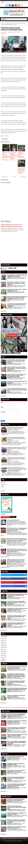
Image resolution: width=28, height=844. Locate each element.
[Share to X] (5, 139)
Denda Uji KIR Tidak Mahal (13, 520)
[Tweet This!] (6, 136)
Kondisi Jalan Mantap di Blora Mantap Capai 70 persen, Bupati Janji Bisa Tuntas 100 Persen (16, 728)
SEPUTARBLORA (13, 838)
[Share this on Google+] (8, 136)
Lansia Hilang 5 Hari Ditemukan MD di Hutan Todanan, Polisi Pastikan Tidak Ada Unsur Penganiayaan (16, 305)
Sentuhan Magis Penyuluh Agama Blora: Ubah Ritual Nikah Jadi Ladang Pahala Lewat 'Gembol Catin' (17, 595)
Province (3, 647)
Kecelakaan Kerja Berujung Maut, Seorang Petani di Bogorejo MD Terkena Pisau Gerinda (16, 617)
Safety (2, 653)
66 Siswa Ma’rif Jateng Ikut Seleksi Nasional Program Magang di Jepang (17, 667)
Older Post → (24, 176)
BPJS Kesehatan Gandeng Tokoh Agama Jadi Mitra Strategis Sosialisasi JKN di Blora (17, 297)
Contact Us (3, 484)
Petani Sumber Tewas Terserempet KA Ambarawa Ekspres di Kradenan (16, 771)
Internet (2, 640)
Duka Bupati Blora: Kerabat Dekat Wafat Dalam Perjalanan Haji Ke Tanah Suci (17, 275)
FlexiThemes (7, 840)
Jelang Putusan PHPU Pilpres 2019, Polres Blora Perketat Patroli (15, 428)
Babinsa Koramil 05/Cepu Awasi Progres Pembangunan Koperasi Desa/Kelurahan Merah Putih (16, 821)
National (3, 645)
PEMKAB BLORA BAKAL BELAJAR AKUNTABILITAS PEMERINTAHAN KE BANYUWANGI (6, 156)
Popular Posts (5, 516)
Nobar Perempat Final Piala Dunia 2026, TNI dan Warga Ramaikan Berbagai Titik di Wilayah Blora (17, 389)
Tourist (2, 657)
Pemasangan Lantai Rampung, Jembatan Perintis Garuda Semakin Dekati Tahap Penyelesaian (16, 682)
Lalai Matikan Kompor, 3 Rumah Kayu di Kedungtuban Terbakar (15, 764)
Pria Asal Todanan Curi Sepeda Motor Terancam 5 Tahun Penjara (15, 757)
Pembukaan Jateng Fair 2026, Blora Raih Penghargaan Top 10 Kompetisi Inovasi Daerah (17, 448)
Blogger (25, 838)
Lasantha (21, 840)
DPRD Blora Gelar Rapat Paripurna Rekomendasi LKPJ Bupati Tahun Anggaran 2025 (16, 807)
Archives (13, 516)
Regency (3, 651)
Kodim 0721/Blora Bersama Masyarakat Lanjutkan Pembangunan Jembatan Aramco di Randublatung (16, 602)
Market (2, 643)
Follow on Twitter (7, 574)
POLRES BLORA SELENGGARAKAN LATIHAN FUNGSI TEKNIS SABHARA (21, 171)
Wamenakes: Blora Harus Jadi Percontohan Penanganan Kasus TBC (17, 290)
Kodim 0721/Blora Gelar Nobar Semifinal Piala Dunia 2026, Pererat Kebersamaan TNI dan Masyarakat (16, 368)
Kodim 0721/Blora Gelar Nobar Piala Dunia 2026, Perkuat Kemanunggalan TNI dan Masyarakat (16, 361)
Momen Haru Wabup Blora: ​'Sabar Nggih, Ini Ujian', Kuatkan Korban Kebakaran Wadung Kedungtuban (16, 742)
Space (2, 655)
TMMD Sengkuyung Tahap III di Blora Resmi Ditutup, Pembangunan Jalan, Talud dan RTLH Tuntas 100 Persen (16, 561)
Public (2, 649)
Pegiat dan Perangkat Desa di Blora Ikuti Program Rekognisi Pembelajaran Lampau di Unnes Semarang (17, 469)
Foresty (2, 638)
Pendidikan (7, 23)
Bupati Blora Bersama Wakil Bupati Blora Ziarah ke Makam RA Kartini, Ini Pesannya (16, 438)
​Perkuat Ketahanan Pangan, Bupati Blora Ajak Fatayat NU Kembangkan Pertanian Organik (17, 689)
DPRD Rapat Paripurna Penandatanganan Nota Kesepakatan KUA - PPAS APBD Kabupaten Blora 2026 (17, 529)
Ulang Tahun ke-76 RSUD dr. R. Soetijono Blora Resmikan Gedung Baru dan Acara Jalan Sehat (16, 283)
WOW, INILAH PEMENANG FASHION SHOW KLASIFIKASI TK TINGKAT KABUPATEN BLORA (13, 156)
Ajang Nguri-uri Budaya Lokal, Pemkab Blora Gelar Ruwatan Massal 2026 (17, 721)
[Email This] (2, 139)
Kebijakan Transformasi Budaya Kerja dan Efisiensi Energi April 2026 (16, 827)
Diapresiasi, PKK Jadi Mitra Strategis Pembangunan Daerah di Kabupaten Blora (16, 459)
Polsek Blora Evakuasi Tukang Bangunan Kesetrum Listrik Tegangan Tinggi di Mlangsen (16, 778)
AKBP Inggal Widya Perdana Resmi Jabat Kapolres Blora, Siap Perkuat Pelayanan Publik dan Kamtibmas (17, 550)
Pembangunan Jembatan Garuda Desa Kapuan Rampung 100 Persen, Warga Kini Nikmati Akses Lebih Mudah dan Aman (16, 675)
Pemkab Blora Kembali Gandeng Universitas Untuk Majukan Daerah (11, 28)
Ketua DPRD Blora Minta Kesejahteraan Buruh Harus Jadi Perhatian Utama (15, 800)
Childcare (3, 636)
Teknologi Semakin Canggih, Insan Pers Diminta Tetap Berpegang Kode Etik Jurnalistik (16, 624)
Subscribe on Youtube (8, 582)
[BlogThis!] (4, 139)
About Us (3, 482)
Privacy (2, 486)
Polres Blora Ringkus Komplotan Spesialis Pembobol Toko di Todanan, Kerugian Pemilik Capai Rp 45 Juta (16, 785)
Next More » (4, 311)
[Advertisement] (14, 248)
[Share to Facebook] (6, 139)
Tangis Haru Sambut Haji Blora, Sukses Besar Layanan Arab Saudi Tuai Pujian (17, 735)
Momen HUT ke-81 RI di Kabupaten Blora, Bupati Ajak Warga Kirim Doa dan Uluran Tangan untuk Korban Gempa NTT (17, 540)
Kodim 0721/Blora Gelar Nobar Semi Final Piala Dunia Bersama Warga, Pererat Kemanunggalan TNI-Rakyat (16, 375)
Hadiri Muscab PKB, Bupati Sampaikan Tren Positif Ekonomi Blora (16, 814)
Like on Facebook (6, 578)
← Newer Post (4, 176)
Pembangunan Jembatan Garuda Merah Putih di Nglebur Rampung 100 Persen (17, 609)
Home (2, 23)
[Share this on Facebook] (4, 136)
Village (2, 660)
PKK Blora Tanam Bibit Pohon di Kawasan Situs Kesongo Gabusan (16, 696)
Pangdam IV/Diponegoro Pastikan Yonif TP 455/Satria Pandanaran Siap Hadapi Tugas (11, 225)
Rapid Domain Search (18, 841)
